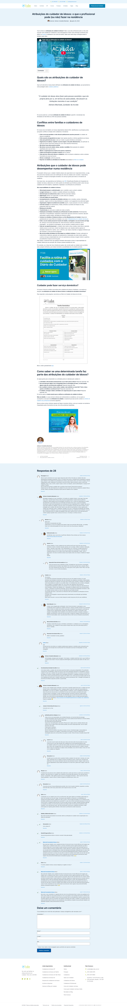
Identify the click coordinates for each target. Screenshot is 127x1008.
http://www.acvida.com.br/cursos (54, 536)
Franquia (58, 5)
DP (47, 5)
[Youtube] (27, 979)
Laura (44, 642)
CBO (65, 181)
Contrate (42, 5)
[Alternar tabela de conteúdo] (46, 71)
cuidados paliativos (53, 86)
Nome (39, 931)
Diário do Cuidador (78, 159)
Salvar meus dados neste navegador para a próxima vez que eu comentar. (57, 947)
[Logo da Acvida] (26, 6)
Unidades (65, 5)
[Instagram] (29, 979)
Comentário (40, 914)
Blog (77, 5)
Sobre (35, 5)
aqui (52, 365)
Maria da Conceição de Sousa (49, 842)
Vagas (71, 5)
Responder (43, 491)
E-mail (39, 936)
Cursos (52, 5)
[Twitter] (25, 979)
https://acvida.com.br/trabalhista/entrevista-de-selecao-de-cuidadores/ (73, 697)
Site (38, 941)
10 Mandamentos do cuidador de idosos (78, 219)
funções (44, 34)
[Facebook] (22, 979)
